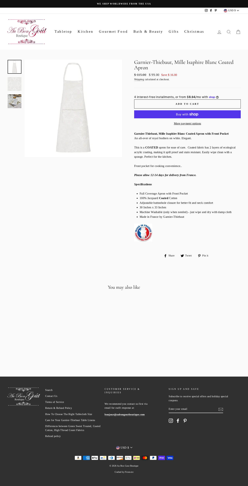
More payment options (187, 123)
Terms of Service (54, 402)
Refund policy (53, 436)
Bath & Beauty (148, 31)
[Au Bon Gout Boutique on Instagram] (171, 420)
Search (48, 390)
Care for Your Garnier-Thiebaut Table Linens (70, 420)
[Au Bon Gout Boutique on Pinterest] (185, 420)
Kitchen (85, 31)
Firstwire (129, 472)
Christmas (194, 31)
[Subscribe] (220, 409)
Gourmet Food (113, 31)
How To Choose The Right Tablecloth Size (68, 414)
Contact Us (51, 396)
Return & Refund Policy (58, 408)
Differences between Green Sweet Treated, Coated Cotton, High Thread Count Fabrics (72, 428)
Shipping (139, 79)
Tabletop (63, 31)
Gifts (174, 31)
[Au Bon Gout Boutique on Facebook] (178, 420)
